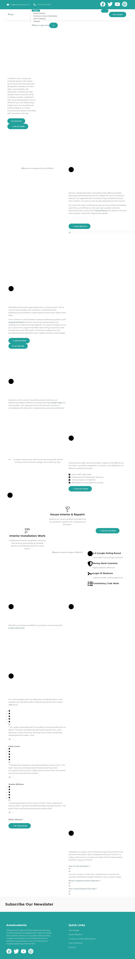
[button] (98, 869)
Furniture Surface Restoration (45, 16)
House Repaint (39, 13)
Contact (36, 21)
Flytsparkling (100, 210)
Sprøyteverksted (16, 322)
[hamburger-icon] (104, 11)
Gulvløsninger (56, 403)
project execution (16, 628)
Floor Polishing (39, 19)
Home (35, 11)
